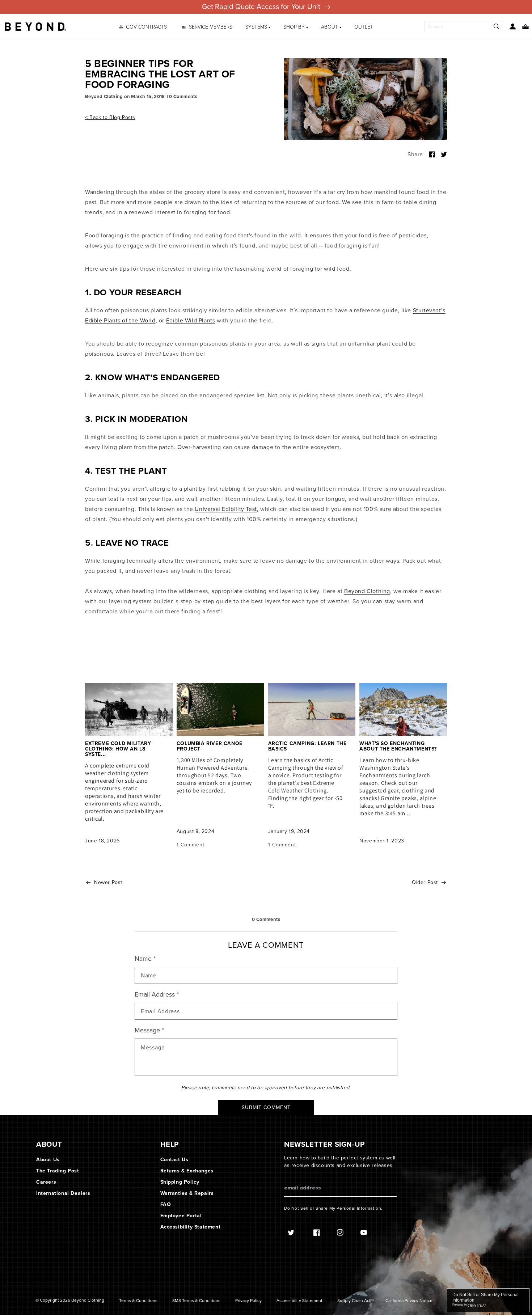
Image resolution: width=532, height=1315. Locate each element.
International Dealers (63, 1193)
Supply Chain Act (354, 1300)
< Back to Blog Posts (110, 117)
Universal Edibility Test (226, 509)
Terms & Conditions (138, 1300)
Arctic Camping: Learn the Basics (307, 746)
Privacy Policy (248, 1300)
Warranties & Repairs (187, 1193)
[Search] (496, 26)
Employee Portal (181, 1215)
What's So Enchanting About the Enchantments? (398, 746)
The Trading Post (57, 1171)
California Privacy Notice (408, 1300)
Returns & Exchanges (187, 1171)
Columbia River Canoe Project (209, 746)
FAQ (165, 1204)
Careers (46, 1182)
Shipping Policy (179, 1182)
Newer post (108, 882)
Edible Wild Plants (190, 320)
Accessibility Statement (190, 1227)
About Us (48, 1159)
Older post (425, 882)
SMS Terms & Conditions (196, 1300)
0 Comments (183, 96)
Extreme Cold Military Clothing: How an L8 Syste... (118, 749)
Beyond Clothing (367, 591)
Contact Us (174, 1159)
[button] (258, 27)
